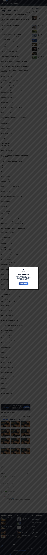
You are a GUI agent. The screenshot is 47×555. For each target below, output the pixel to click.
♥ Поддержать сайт (23, 283)
